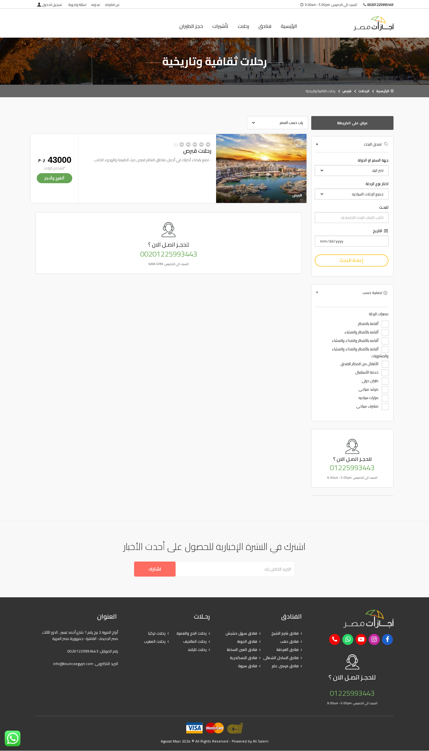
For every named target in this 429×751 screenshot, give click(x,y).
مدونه (95, 5)
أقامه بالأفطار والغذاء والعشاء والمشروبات (360, 352)
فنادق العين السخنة (242, 649)
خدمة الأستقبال (367, 372)
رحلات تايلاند (197, 649)
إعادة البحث (351, 260)
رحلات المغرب (155, 641)
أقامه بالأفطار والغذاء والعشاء (355, 341)
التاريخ (378, 231)
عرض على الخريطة (352, 122)
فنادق (264, 26)
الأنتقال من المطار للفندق (359, 364)
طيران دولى (370, 381)
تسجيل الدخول (52, 5)
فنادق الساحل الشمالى (281, 657)
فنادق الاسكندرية (243, 657)
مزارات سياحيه (368, 398)
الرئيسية (289, 26)
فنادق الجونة (247, 641)
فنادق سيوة (247, 665)
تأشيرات (220, 26)
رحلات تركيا (157, 633)
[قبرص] (261, 168)
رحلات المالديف (195, 641)
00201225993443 (168, 254)
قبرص (346, 91)
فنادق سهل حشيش (241, 633)
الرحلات (363, 91)
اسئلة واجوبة (77, 5)
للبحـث (383, 207)
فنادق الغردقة (287, 649)
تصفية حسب (372, 292)
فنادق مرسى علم (285, 665)
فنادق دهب (289, 641)
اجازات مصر (352, 23)
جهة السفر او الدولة (373, 160)
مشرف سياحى (367, 406)
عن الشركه (112, 5)
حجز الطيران (191, 26)
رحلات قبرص (197, 151)
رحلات (243, 26)
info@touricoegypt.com (73, 663)
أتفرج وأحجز (54, 178)
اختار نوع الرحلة (377, 184)
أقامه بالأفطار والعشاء (361, 332)
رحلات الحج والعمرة (191, 633)
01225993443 (352, 468)
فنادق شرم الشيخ (285, 633)
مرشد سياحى (368, 389)
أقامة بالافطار (368, 324)
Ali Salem (261, 741)
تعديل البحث (373, 144)
